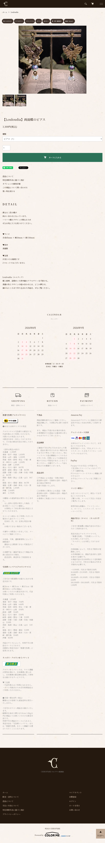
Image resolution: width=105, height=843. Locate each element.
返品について (8, 176)
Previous (22, 60)
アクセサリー (19, 21)
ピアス (39, 21)
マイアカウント (75, 792)
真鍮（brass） (69, 21)
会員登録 (72, 797)
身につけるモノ (7, 21)
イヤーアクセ (30, 21)
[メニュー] (101, 4)
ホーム (5, 12)
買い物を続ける (9, 191)
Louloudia (14, 12)
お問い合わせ (74, 810)
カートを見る (74, 805)
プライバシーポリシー (11, 814)
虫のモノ (46, 21)
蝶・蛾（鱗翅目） (57, 21)
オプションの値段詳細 (11, 183)
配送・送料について (11, 797)
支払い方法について (11, 805)
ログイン (72, 801)
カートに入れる (55, 157)
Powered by (39, 835)
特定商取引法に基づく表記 (13, 180)
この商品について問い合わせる (15, 187)
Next (83, 60)
